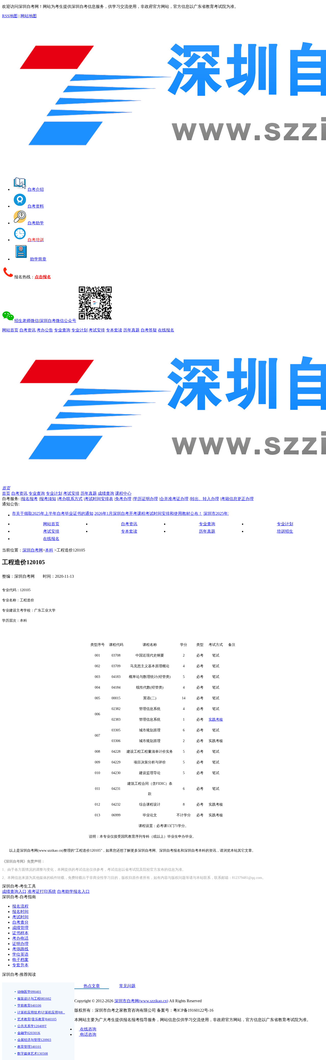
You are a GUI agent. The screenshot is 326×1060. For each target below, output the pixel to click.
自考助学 (36, 223)
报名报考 (29, 499)
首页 (6, 488)
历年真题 (131, 330)
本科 (49, 550)
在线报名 (166, 330)
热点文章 (92, 986)
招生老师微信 (26, 320)
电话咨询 (87, 1034)
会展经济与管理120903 (34, 1040)
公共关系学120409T (32, 1026)
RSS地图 (10, 16)
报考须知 (48, 499)
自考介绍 (36, 189)
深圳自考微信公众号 (57, 320)
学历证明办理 (145, 499)
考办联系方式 (70, 499)
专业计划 (79, 330)
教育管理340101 (29, 1047)
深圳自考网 (32, 550)
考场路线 (20, 949)
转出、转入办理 (205, 499)
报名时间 (20, 911)
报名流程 (20, 906)
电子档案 (20, 959)
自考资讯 (27, 330)
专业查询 (62, 330)
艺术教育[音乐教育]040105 (37, 1019)
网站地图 (28, 16)
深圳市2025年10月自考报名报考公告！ (223, 513)
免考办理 (123, 499)
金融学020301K (28, 1033)
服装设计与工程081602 (34, 998)
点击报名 (43, 277)
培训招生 (285, 531)
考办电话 (20, 938)
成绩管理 (20, 927)
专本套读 (114, 330)
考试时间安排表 (99, 499)
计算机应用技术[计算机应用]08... (41, 1012)
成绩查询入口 (14, 891)
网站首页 (10, 330)
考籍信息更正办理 (237, 499)
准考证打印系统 (42, 891)
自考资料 (36, 206)
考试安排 (97, 330)
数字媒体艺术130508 (32, 1053)
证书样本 (20, 933)
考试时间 (20, 917)
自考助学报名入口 (73, 891)
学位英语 (20, 954)
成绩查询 (106, 493)
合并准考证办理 (174, 499)
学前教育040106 (29, 1005)
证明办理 (20, 943)
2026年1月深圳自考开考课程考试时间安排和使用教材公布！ (134, 513)
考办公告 (45, 330)
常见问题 (127, 986)
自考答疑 (149, 330)
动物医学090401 (29, 992)
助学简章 (38, 259)
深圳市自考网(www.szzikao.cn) (141, 1001)
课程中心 (123, 493)
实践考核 (216, 719)
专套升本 (20, 965)
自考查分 (20, 922)
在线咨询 (87, 1029)
